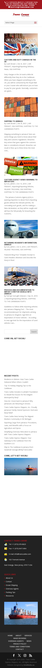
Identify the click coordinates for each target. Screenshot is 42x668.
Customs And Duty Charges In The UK (20, 60)
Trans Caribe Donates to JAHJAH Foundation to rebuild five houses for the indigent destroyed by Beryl (21, 395)
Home (10, 635)
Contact (9, 581)
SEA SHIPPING (14, 69)
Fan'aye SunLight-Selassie (16, 296)
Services (28, 635)
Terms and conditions (19, 646)
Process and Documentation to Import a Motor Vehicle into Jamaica (19, 292)
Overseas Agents (12, 589)
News (6, 69)
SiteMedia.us (29, 665)
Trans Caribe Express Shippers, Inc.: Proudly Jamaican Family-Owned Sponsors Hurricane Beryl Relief (21, 410)
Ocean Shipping (12, 585)
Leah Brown (11, 64)
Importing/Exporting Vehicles (22, 66)
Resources (10, 596)
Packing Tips (10, 592)
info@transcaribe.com (22, 554)
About (18, 635)
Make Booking (19, 638)
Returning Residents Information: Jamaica (20, 243)
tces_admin (10, 184)
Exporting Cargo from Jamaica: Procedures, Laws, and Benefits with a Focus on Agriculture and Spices (20, 425)
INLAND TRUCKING (11, 189)
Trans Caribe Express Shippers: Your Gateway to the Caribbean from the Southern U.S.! (17, 441)
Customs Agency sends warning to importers (20, 180)
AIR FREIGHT (32, 247)
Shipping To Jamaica (13, 121)
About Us (9, 578)
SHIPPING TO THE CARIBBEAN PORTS (19, 192)
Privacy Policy (19, 644)
